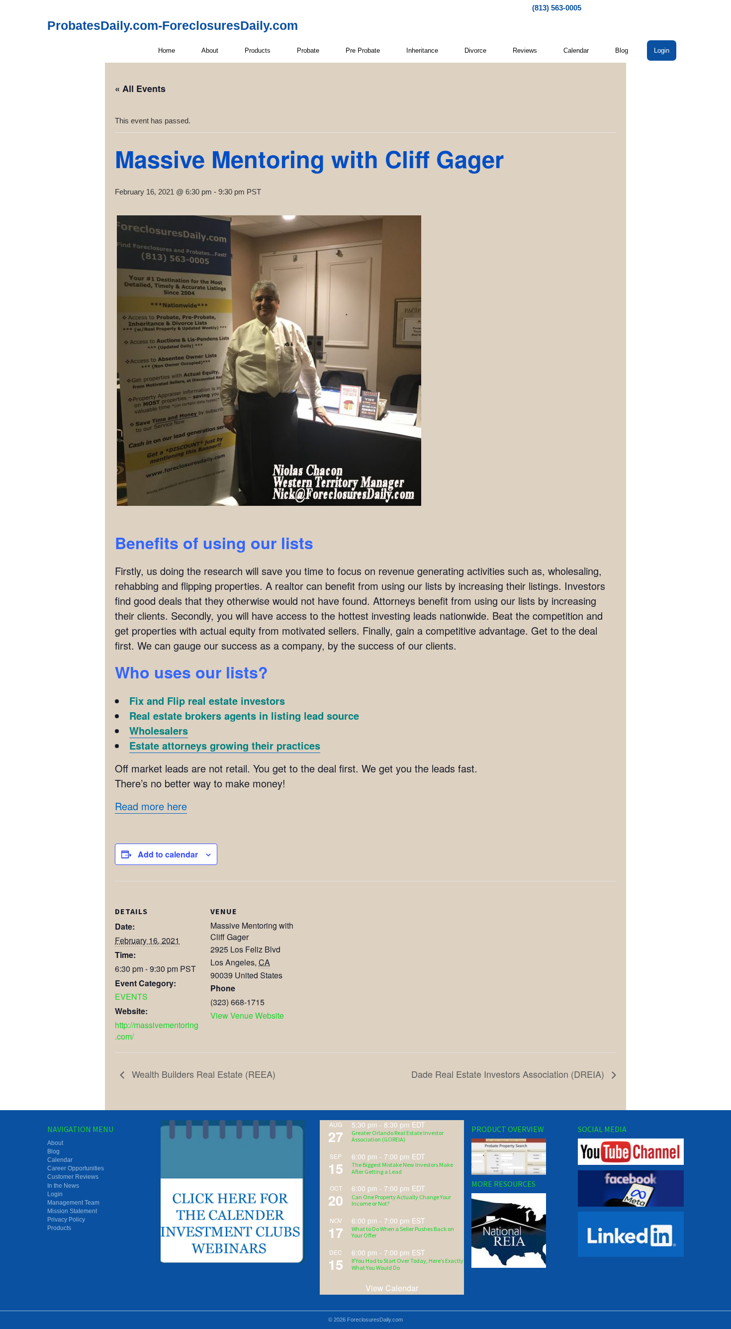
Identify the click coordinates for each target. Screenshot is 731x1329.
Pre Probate (363, 50)
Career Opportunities (75, 1168)
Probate (308, 50)
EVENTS (131, 996)
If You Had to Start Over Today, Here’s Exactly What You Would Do (407, 1264)
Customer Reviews (72, 1176)
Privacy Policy (66, 1219)
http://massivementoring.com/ (156, 1030)
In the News (63, 1185)
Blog (621, 50)
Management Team (73, 1202)
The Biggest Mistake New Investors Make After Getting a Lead (402, 1168)
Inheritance (422, 50)
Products (258, 50)
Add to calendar (168, 854)
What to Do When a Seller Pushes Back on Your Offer (403, 1232)
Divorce (475, 50)
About (209, 50)
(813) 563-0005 (556, 7)
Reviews (525, 50)
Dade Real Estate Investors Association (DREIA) (509, 1073)
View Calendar (392, 1288)
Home (166, 50)
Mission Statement (72, 1211)
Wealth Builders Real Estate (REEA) (202, 1073)
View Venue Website (247, 1015)
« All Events (140, 88)
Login (661, 50)
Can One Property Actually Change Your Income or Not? (401, 1200)
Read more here (151, 806)
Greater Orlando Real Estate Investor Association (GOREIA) (398, 1136)
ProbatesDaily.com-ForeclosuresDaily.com (172, 25)
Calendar (576, 50)
